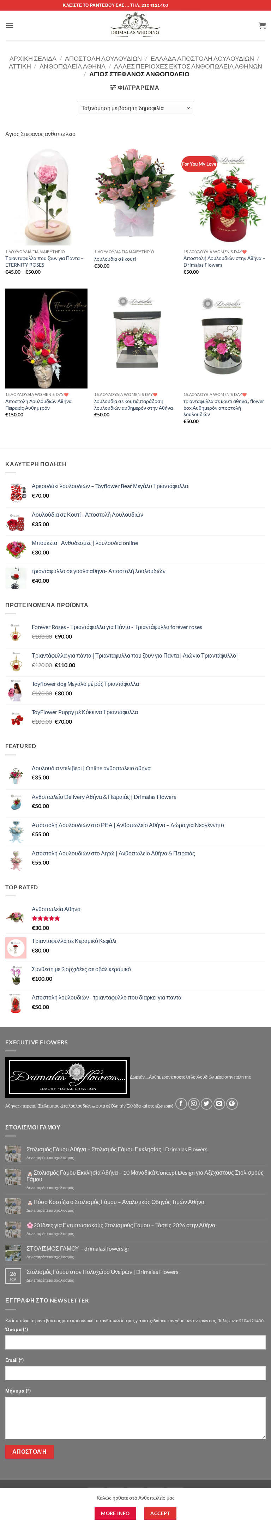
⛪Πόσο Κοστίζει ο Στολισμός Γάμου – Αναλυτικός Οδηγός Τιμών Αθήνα (115, 1201)
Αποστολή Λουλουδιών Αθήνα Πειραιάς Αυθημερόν (38, 404)
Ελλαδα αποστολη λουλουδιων (202, 58)
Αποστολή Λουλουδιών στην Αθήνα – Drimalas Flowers (224, 261)
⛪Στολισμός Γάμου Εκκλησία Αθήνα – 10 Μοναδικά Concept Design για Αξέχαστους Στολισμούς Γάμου (145, 1175)
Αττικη (20, 66)
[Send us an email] (219, 1104)
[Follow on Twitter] (206, 1104)
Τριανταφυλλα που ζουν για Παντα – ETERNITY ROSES (44, 261)
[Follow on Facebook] (181, 1104)
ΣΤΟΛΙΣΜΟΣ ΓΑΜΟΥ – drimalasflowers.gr (78, 1248)
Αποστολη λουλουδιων (103, 58)
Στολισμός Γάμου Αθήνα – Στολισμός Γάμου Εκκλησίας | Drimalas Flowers (116, 1149)
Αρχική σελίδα (33, 58)
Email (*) (14, 1360)
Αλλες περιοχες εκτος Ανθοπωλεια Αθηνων (188, 66)
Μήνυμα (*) (18, 1391)
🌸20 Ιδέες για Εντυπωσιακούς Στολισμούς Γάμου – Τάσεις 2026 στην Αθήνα (120, 1225)
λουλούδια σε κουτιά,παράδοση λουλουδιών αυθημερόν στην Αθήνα (133, 404)
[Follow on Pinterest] (232, 1104)
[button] (9, 25)
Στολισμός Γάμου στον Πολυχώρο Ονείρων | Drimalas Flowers (102, 1271)
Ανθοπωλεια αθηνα (73, 66)
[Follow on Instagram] (194, 1104)
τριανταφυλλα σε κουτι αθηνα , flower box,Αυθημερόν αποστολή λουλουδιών (223, 407)
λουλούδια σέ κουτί (115, 259)
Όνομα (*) (16, 1329)
